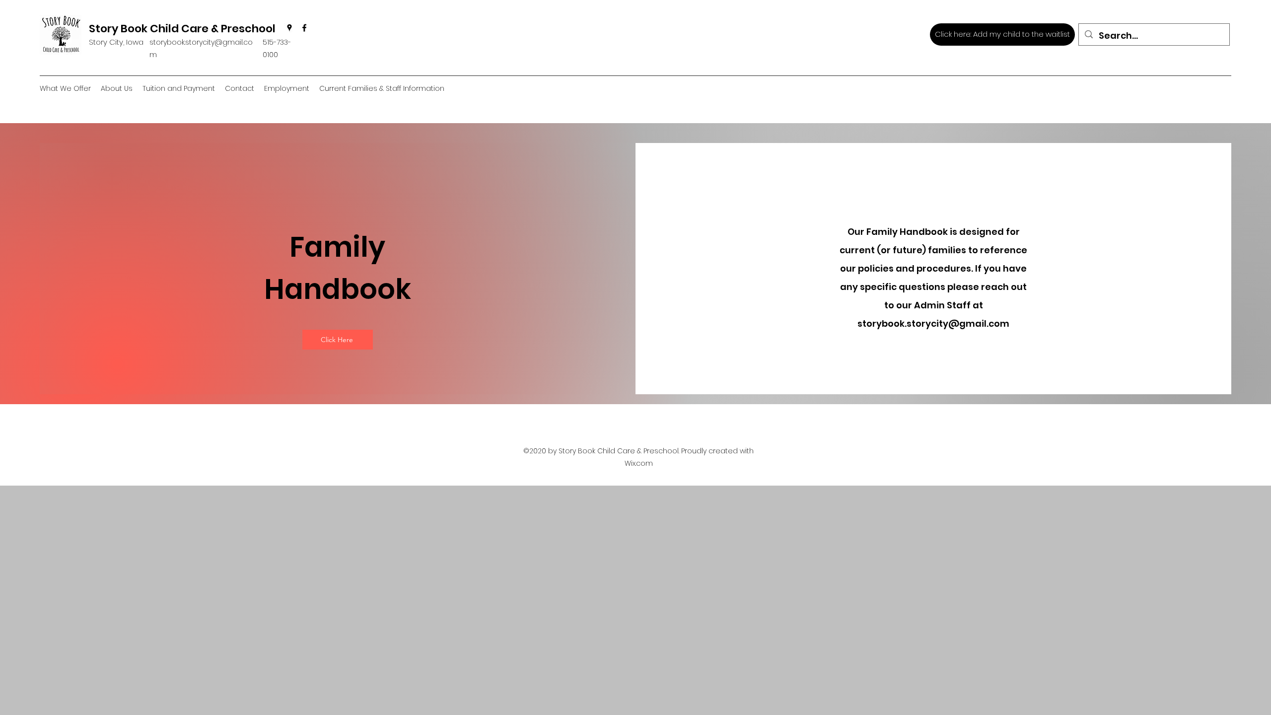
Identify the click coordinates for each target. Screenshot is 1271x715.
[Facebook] (304, 28)
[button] (117, 88)
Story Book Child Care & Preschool (182, 28)
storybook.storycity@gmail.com (933, 323)
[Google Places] (289, 28)
